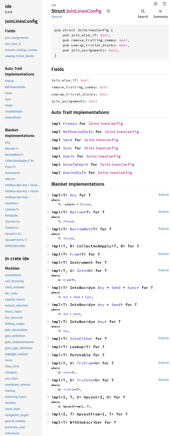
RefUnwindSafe (78, 131)
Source (56, 17)
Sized (86, 204)
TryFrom (85, 363)
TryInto (85, 380)
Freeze (70, 123)
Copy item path (108, 10)
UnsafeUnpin (75, 164)
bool (104, 35)
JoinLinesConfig (105, 123)
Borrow (77, 212)
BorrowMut (80, 229)
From (74, 254)
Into (81, 270)
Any (73, 195)
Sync (67, 148)
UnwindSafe (74, 172)
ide (53, 5)
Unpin (68, 156)
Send (67, 139)
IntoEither (81, 338)
